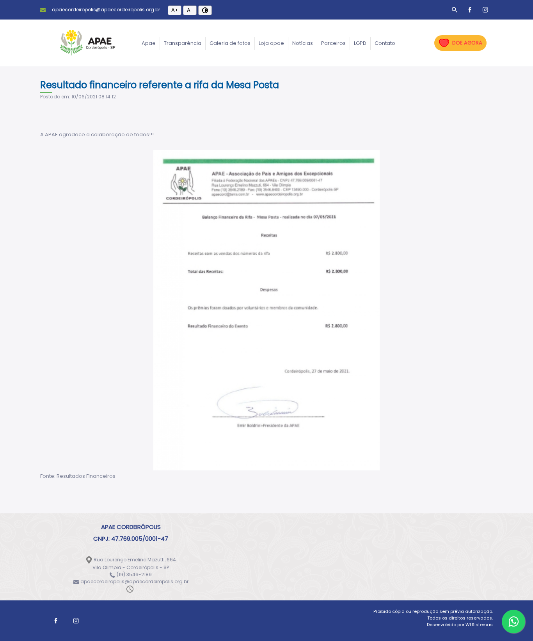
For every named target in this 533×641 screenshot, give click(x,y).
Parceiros (333, 43)
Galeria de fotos (230, 43)
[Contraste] (205, 10)
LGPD (360, 43)
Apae (149, 43)
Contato (385, 43)
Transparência (182, 43)
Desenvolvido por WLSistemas (460, 624)
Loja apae (271, 43)
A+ (174, 10)
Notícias (302, 43)
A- (190, 10)
